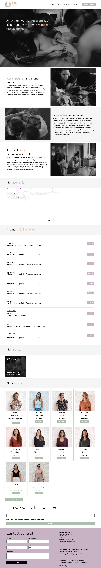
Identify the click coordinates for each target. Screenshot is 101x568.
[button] (21, 245)
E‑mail (8, 545)
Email (8, 513)
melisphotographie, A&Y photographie (77, 562)
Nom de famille (32, 538)
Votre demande (10, 551)
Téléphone (31, 545)
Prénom (8, 538)
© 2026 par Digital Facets (65, 566)
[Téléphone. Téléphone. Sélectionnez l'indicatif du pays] (30, 547)
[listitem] (16, 407)
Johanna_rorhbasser (72, 560)
